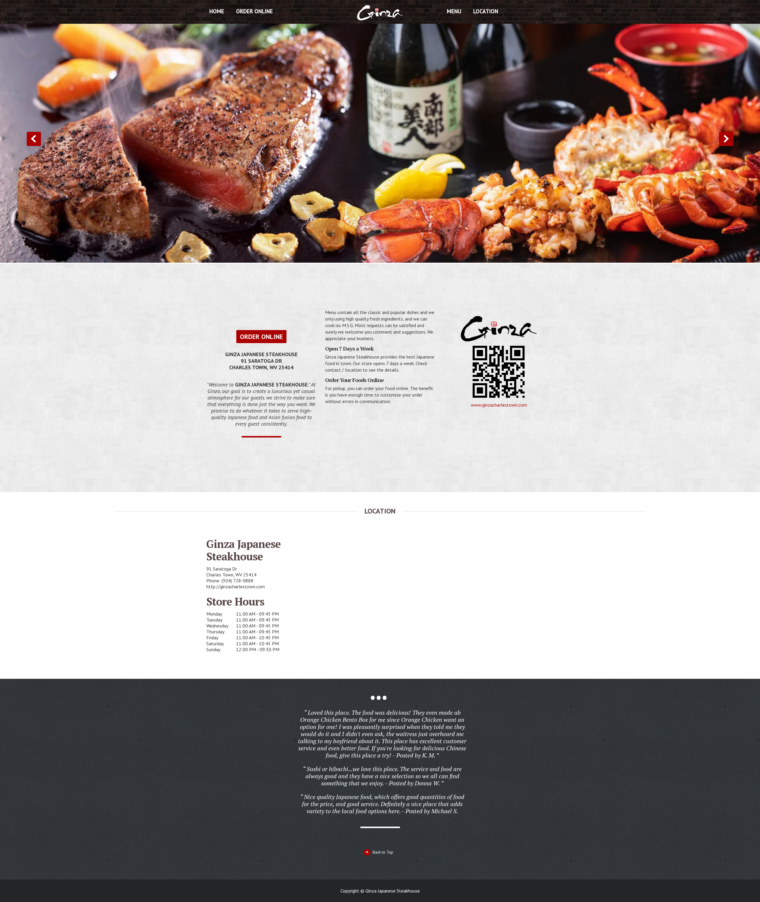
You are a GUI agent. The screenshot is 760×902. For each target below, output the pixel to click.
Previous (34, 139)
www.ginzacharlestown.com (499, 405)
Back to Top (383, 852)
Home (216, 11)
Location (485, 11)
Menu (454, 11)
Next (726, 139)
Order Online (254, 11)
